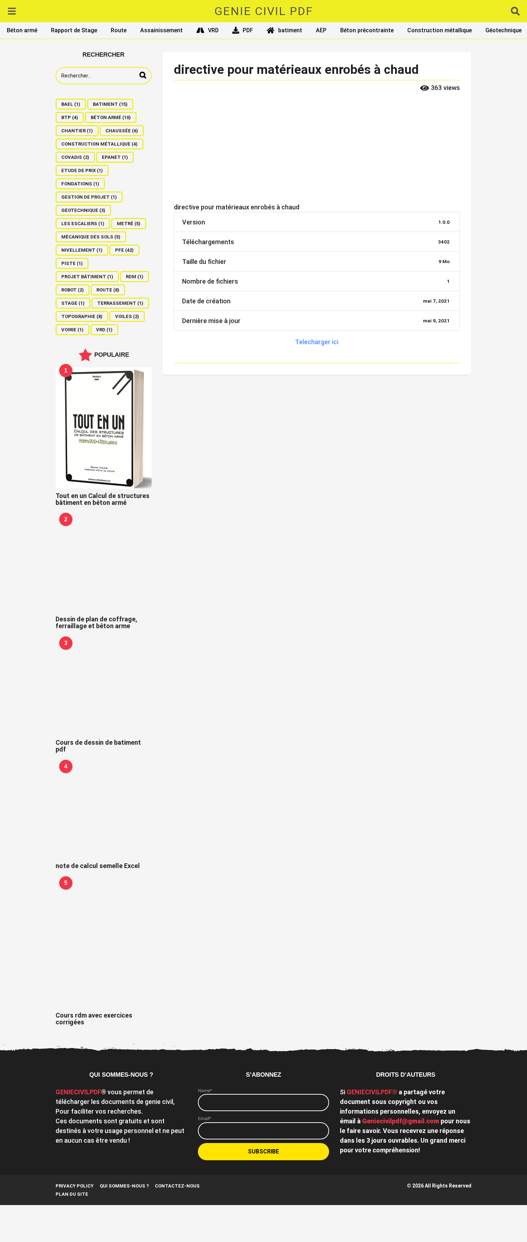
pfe (124, 250)
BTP (69, 117)
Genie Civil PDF (263, 11)
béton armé (111, 117)
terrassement (120, 303)
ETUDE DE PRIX (82, 170)
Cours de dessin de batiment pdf (98, 746)
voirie (72, 329)
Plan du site (72, 1194)
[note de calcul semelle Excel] (104, 811)
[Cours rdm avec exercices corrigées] (104, 944)
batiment (290, 30)
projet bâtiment (87, 276)
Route (119, 30)
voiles (127, 316)
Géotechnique (503, 30)
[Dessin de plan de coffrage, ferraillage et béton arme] (104, 564)
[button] (11, 11)
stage (73, 303)
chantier (77, 130)
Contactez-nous (177, 1186)
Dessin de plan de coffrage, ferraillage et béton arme (96, 622)
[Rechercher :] (104, 75)
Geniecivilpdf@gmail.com (400, 1121)
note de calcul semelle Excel (98, 865)
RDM (134, 276)
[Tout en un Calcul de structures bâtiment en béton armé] (104, 427)
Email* (204, 1118)
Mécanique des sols (90, 237)
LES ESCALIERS (82, 223)
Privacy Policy (75, 1186)
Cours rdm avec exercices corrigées (94, 1018)
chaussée (121, 130)
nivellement (82, 250)
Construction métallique (439, 30)
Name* (205, 1090)
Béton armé (22, 30)
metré (129, 223)
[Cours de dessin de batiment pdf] (104, 688)
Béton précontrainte (367, 30)
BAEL (70, 104)
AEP (321, 30)
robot (72, 290)
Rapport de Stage (74, 30)
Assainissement (161, 30)
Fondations (80, 183)
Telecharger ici (316, 342)
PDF (248, 30)
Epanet (115, 157)
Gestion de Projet (89, 197)
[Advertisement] (317, 149)
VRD (213, 30)
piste (72, 263)
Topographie (82, 316)
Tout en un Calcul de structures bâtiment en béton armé (102, 499)
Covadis (75, 157)
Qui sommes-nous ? (124, 1186)
